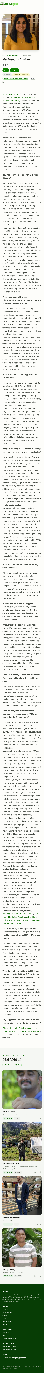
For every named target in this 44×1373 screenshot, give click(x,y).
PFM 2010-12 (8, 1118)
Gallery (4, 1315)
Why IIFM (5, 1332)
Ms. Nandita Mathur (11, 94)
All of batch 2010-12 (12, 1065)
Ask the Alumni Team (9, 1338)
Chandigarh (7, 74)
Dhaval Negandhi (10, 1028)
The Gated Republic (16, 917)
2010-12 (14, 70)
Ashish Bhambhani (11, 1217)
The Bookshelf (7, 1321)
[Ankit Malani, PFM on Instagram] (40, 1172)
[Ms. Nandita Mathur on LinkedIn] (3, 82)
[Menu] (42, 4)
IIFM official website (9, 1350)
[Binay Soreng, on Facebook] (40, 1276)
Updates (5, 1318)
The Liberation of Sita (18, 920)
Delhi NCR (18, 1172)
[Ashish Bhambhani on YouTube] (40, 1224)
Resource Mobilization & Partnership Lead (16, 78)
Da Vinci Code (35, 920)
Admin (15, 1369)
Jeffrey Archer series (11, 923)
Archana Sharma (32, 1031)
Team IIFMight (7, 1312)
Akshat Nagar (9, 1112)
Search (4, 1324)
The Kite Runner (26, 914)
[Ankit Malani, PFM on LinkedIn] (35, 1172)
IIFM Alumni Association (10, 1346)
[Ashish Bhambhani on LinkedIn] (37, 1224)
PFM (5, 70)
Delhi (16, 1224)
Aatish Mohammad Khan (29, 1028)
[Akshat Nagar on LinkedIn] (40, 1118)
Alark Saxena (18, 1031)
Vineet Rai (6, 1031)
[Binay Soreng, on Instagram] (37, 1276)
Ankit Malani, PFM (11, 1163)
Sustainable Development (21, 74)
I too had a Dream (10, 914)
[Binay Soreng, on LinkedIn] (35, 1276)
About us (5, 1309)
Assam (17, 1118)
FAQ (3, 1335)
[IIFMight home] (9, 3)
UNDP (33, 78)
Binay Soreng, (9, 1269)
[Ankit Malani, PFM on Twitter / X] (37, 1172)
